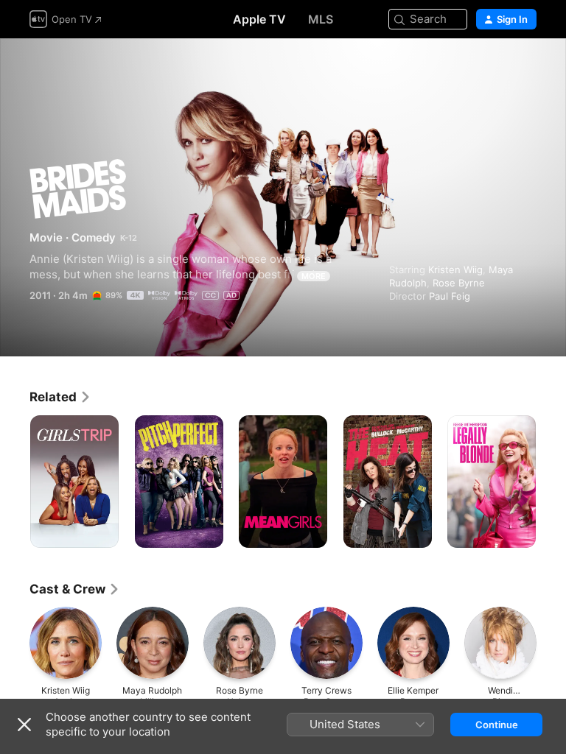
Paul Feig (449, 296)
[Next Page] (551, 481)
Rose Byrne (459, 283)
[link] (60, 397)
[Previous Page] (14, 481)
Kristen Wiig (455, 269)
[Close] (24, 724)
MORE (313, 276)
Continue (496, 724)
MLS (320, 19)
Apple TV (259, 19)
